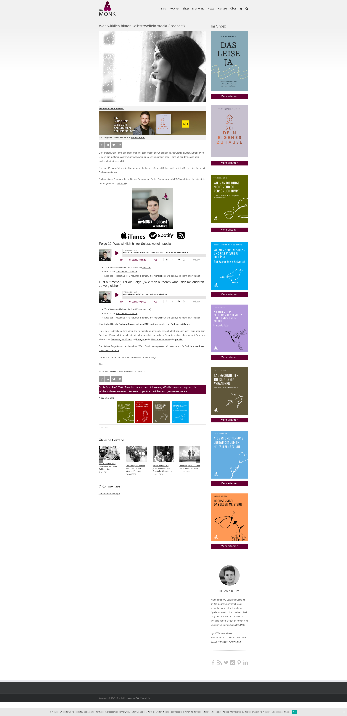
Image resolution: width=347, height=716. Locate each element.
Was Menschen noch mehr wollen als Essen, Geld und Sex (108, 466)
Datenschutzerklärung (281, 712)
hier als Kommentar (160, 339)
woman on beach (116, 371)
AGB (137, 698)
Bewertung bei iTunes (121, 339)
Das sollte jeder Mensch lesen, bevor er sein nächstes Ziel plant (135, 468)
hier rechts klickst (158, 276)
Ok (294, 712)
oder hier (146, 267)
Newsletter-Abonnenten (229, 642)
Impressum (131, 698)
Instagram (141, 339)
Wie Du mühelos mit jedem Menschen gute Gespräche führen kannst (162, 468)
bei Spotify (122, 183)
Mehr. (242, 625)
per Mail (179, 339)
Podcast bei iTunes (180, 324)
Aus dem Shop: (106, 398)
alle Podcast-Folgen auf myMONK (132, 324)
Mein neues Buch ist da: (111, 108)
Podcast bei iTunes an (126, 272)
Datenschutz (145, 698)
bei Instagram (138, 137)
